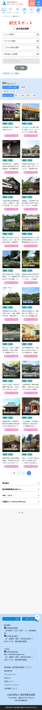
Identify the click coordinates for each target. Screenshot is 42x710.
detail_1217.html (31, 267)
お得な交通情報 (32, 3)
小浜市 (5, 73)
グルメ (38, 12)
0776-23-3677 (12, 636)
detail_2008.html (11, 120)
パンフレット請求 (12, 619)
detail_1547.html (11, 377)
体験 (24, 12)
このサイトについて (11, 685)
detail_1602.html (11, 193)
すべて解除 (15, 73)
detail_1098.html (11, 230)
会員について (9, 681)
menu (38, 4)
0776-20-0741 (12, 652)
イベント (31, 12)
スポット (17, 12)
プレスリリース (10, 674)
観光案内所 (8, 671)
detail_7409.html (31, 414)
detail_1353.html (11, 340)
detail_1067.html (11, 414)
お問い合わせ (30, 619)
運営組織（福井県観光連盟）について (18, 667)
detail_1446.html (31, 304)
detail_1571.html (31, 193)
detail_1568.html (11, 157)
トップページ (6, 16)
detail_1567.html (11, 304)
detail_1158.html (31, 340)
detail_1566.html (11, 267)
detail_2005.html (31, 120)
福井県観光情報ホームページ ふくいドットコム (12, 3)
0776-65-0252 (12, 628)
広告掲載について (10, 688)
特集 (3, 12)
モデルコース (10, 12)
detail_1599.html (31, 157)
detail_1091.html (31, 230)
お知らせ (7, 678)
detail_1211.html (31, 377)
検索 (22, 68)
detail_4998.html (11, 451)
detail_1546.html (31, 451)
